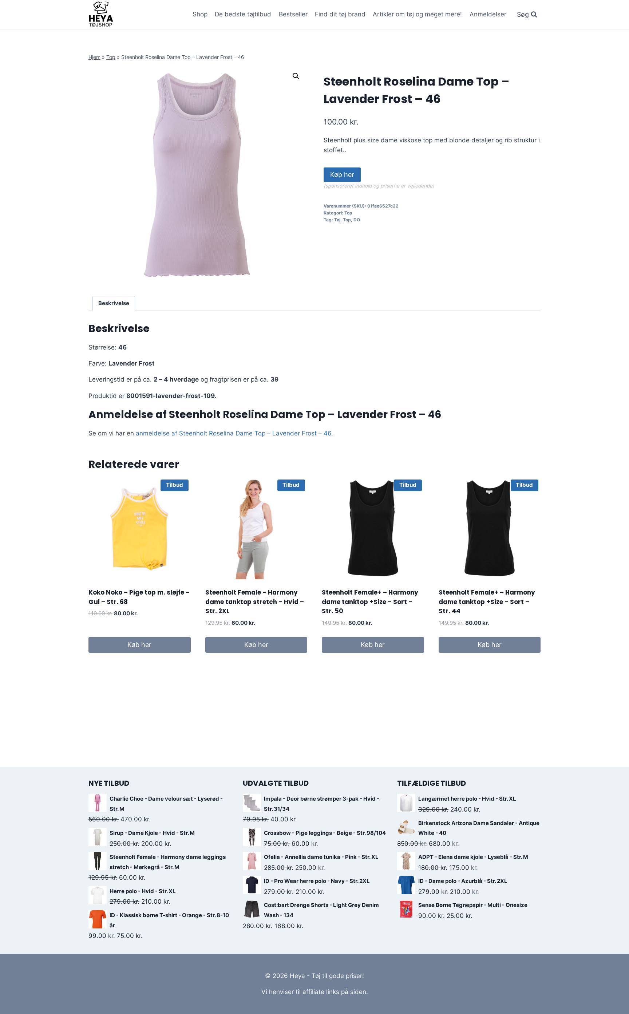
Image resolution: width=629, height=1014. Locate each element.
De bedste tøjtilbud (243, 14)
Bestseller (293, 14)
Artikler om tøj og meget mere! (417, 14)
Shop (200, 14)
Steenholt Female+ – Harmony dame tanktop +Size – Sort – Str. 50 (370, 601)
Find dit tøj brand (340, 14)
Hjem (94, 57)
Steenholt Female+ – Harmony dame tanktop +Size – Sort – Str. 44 (487, 601)
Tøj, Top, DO (347, 219)
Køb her (342, 174)
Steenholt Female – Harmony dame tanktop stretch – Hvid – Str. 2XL (254, 601)
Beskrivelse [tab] (113, 303)
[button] (295, 76)
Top (110, 57)
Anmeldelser (488, 14)
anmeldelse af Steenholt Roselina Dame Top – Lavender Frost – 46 (233, 433)
